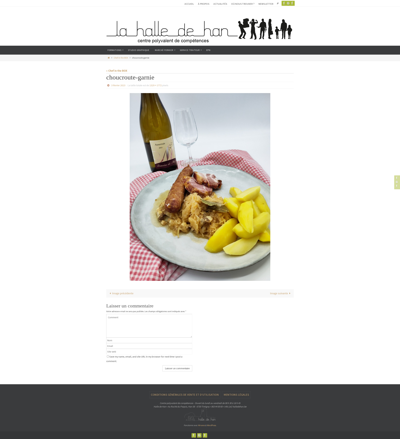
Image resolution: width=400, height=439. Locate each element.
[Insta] (288, 3)
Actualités (220, 3)
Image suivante (279, 293)
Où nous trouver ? (242, 3)
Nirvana (201, 425)
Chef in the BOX (121, 57)
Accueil (189, 3)
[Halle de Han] (284, 3)
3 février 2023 (118, 85)
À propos (203, 3)
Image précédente (122, 293)
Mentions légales (236, 394)
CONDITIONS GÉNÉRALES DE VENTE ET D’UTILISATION (185, 394)
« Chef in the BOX (116, 70)
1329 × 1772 (156, 85)
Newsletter (265, 3)
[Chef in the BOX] (292, 3)
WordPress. (211, 425)
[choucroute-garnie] (200, 187)
